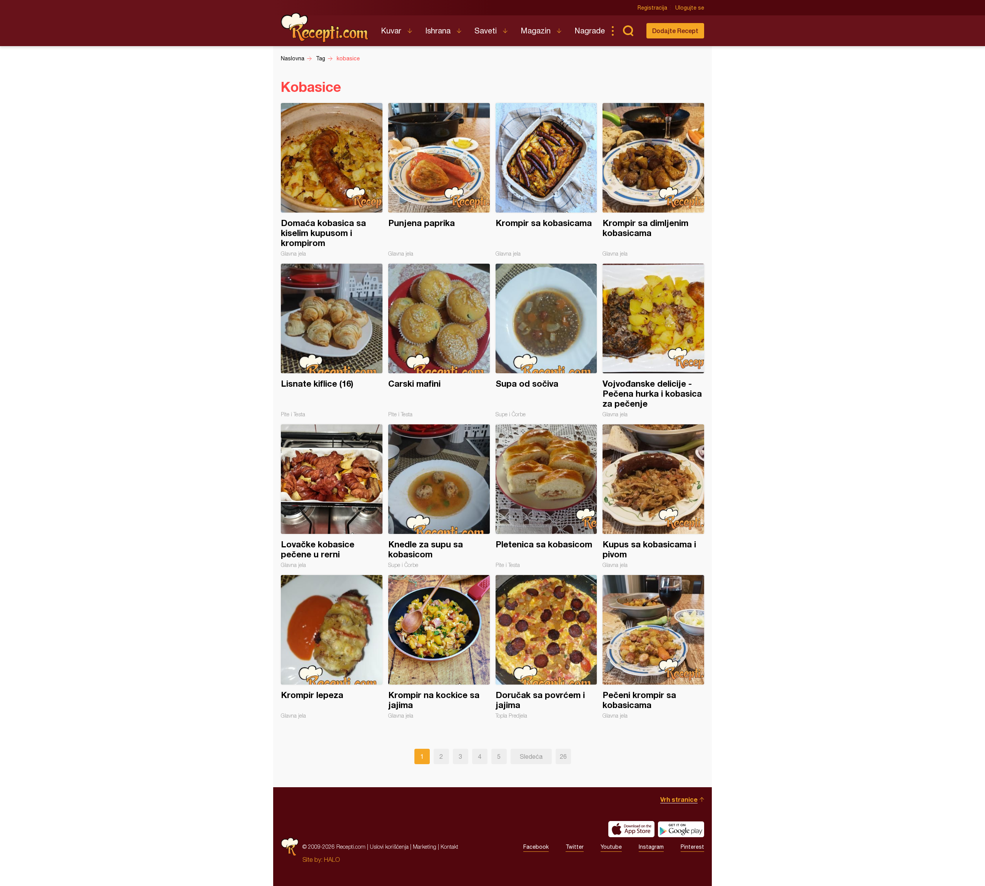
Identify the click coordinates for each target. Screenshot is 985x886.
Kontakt (449, 846)
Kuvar (391, 30)
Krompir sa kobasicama (546, 180)
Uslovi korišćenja (389, 846)
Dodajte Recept (675, 30)
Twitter (575, 847)
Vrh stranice (679, 799)
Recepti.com (325, 28)
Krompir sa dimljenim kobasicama (653, 180)
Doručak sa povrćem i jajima (546, 647)
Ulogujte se (689, 8)
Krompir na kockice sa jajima (439, 647)
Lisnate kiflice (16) (331, 340)
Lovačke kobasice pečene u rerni (331, 496)
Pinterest (692, 847)
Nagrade (589, 30)
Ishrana (438, 30)
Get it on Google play (681, 829)
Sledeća (531, 756)
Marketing (424, 846)
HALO (332, 859)
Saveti (485, 30)
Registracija (652, 8)
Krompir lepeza (331, 647)
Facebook (536, 847)
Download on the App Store (631, 829)
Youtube (611, 847)
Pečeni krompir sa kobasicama (653, 647)
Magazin (536, 30)
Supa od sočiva (546, 340)
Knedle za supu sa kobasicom (439, 496)
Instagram (651, 847)
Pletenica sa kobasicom (546, 496)
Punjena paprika (439, 180)
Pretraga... (628, 30)
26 (563, 756)
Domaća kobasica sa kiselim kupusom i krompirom (331, 180)
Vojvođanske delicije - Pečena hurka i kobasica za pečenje (653, 340)
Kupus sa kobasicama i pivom (653, 496)
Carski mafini (439, 340)
